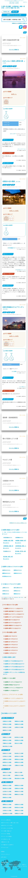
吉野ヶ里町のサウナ (18, 587)
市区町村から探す (6, 11)
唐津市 (9, 505)
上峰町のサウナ (5, 587)
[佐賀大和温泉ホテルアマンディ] (14, 329)
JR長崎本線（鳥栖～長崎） (19, 597)
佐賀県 (4, 43)
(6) (6, 570)
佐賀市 (8, 184)
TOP (2, 597)
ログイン (25, 2)
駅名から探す (15, 11)
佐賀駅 (13, 184)
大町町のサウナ (5, 590)
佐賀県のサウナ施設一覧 (8, 597)
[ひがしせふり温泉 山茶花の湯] (14, 87)
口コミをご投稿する (14, 49)
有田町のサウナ (17, 590)
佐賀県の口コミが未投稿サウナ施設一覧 (19, 23)
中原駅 (14, 66)
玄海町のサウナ (5, 593)
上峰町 (9, 43)
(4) (18, 573)
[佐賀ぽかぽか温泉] (14, 203)
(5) (6, 573)
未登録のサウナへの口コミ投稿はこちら (18, 522)
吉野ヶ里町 (9, 66)
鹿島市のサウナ (17, 593)
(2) (6, 576)
